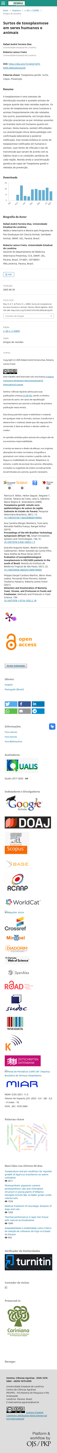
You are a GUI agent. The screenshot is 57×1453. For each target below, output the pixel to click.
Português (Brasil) (14, 689)
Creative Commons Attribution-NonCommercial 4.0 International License (28, 380)
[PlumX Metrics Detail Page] (9, 617)
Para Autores (11, 736)
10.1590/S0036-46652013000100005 (23, 569)
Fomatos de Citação (14, 316)
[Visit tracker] (6, 1287)
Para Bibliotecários (13, 741)
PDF (10, 274)
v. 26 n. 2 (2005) (32, 10)
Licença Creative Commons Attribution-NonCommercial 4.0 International (26, 1415)
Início (5, 10)
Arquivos (16, 10)
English (9, 684)
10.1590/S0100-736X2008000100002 (23, 517)
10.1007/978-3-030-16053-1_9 (19, 542)
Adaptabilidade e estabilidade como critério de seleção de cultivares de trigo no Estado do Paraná (28, 1231)
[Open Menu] (3, 3)
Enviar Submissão (16, 665)
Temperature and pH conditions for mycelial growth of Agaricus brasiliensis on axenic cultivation (28, 1174)
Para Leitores (11, 732)
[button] (11, 704)
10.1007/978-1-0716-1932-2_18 (20, 600)
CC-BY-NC (27, 395)
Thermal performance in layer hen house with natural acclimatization (26, 1219)
